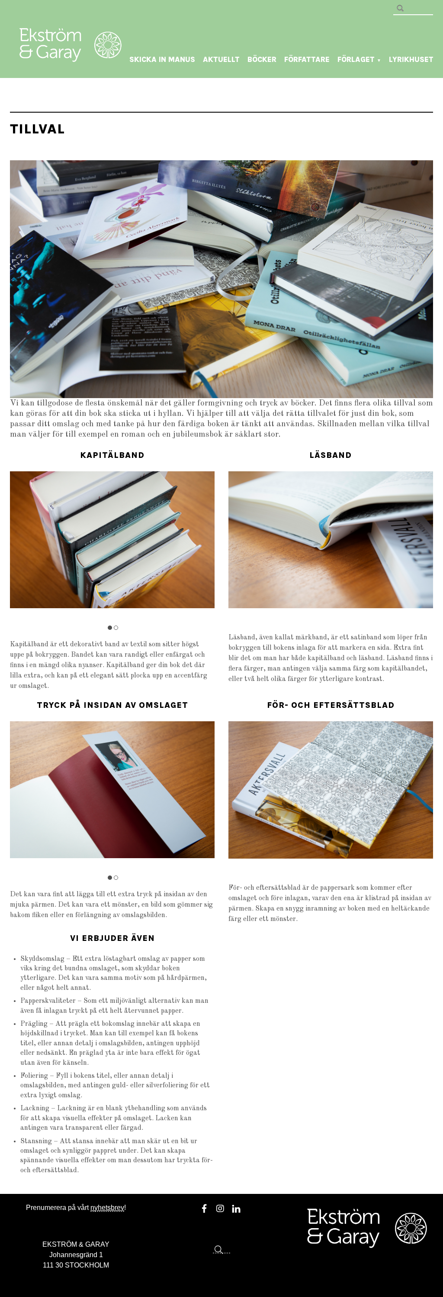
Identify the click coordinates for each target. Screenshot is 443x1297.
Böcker (261, 59)
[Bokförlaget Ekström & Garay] (70, 56)
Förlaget (359, 59)
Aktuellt (221, 59)
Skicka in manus (162, 59)
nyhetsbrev (107, 1207)
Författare (307, 59)
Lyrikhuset (411, 59)
